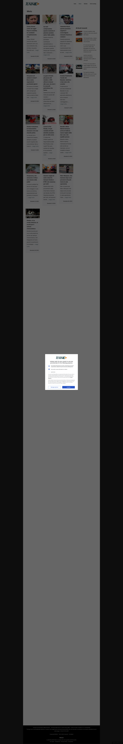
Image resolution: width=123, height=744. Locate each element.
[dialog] (61, 372)
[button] (61, 372)
